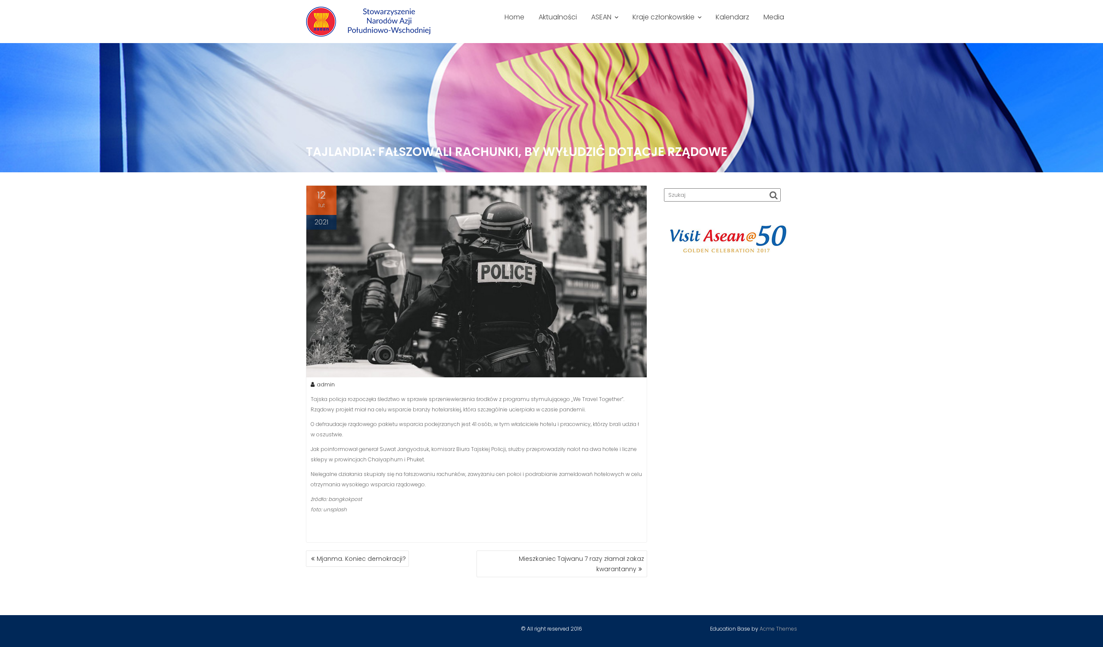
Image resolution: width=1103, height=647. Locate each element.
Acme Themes (778, 628)
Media (773, 17)
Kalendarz (732, 17)
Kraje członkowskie (664, 17)
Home (514, 17)
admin (326, 384)
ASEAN (601, 17)
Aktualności (558, 17)
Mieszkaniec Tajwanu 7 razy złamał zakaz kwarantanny (581, 563)
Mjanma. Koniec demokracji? (361, 558)
